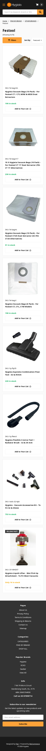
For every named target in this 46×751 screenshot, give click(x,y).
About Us (23, 610)
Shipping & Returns (23, 621)
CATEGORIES (23, 641)
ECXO (23, 665)
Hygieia (23, 661)
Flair (17, 744)
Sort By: (27, 40)
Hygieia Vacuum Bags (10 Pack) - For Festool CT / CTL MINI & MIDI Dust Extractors (22, 94)
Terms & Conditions (23, 617)
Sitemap (23, 628)
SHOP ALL (23, 648)
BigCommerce (34, 744)
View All (23, 672)
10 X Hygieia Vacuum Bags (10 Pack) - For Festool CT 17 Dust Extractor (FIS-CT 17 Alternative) (23, 165)
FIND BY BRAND (23, 645)
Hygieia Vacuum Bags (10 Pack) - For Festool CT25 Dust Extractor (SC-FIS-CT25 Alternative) (22, 236)
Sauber (23, 669)
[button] (12, 40)
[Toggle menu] (3, 4)
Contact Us (23, 624)
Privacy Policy (23, 613)
